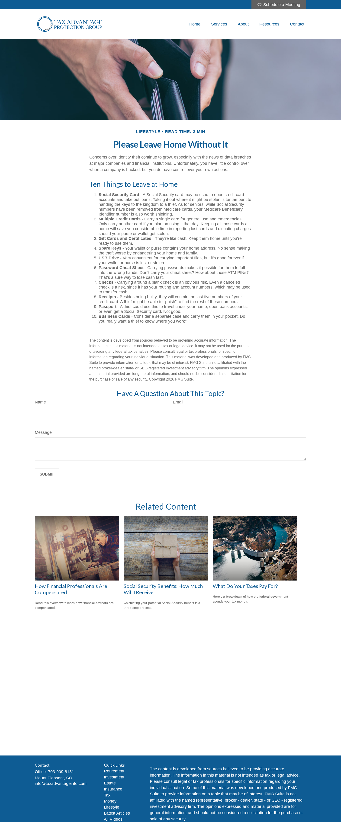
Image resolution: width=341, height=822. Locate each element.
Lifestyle (111, 807)
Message (43, 432)
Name (40, 402)
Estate (110, 783)
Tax (107, 795)
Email (178, 402)
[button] (194, 24)
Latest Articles (117, 813)
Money (110, 801)
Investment (114, 777)
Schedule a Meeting (281, 4)
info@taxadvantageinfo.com (61, 783)
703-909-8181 (61, 771)
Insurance (113, 789)
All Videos (113, 819)
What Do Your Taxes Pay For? (245, 586)
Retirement (114, 771)
